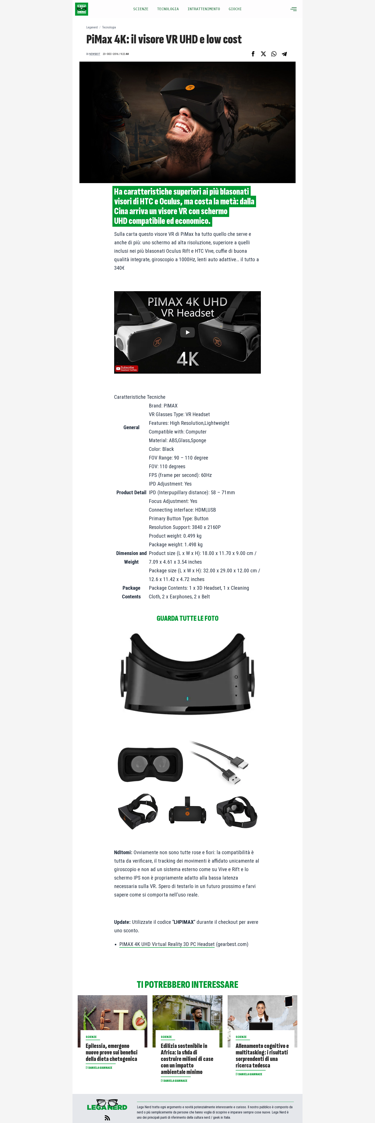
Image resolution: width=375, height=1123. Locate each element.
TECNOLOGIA (168, 9)
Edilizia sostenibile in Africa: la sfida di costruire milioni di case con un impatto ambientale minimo (187, 1059)
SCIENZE (140, 9)
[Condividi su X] (263, 53)
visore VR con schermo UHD (170, 216)
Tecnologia (109, 27)
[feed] (107, 1117)
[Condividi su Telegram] (284, 53)
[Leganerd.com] (81, 9)
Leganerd (92, 27)
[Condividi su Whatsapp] (274, 53)
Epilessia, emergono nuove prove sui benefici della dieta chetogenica (112, 1052)
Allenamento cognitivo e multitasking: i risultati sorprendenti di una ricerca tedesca (262, 1056)
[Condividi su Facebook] (253, 53)
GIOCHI (235, 9)
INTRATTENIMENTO (204, 9)
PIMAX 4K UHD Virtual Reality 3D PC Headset (167, 944)
